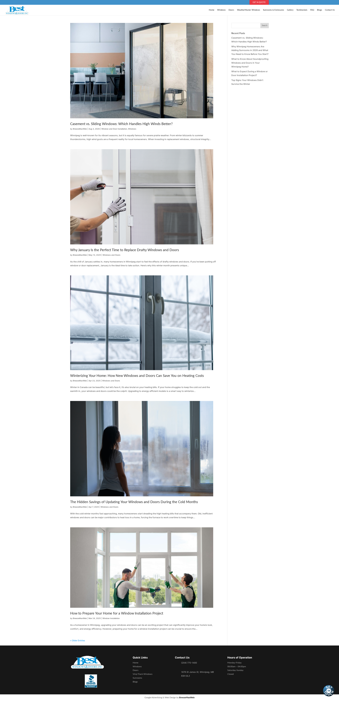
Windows (221, 10)
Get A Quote (259, 2)
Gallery (290, 10)
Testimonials (301, 10)
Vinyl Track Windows (142, 674)
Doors (231, 10)
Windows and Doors (111, 255)
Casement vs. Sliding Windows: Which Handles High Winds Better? (121, 124)
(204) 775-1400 (189, 662)
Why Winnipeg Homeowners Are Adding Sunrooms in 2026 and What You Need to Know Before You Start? (249, 50)
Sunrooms (137, 678)
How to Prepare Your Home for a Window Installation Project (116, 613)
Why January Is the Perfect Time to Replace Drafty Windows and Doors (124, 250)
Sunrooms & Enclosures (273, 10)
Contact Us (330, 10)
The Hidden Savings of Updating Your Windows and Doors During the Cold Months (134, 502)
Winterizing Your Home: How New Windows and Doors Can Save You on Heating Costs (137, 376)
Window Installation (111, 618)
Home (211, 10)
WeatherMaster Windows (248, 10)
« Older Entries (77, 640)
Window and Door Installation (114, 129)
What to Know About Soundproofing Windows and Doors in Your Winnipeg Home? (249, 63)
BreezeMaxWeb (80, 129)
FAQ (312, 10)
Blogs (319, 10)
